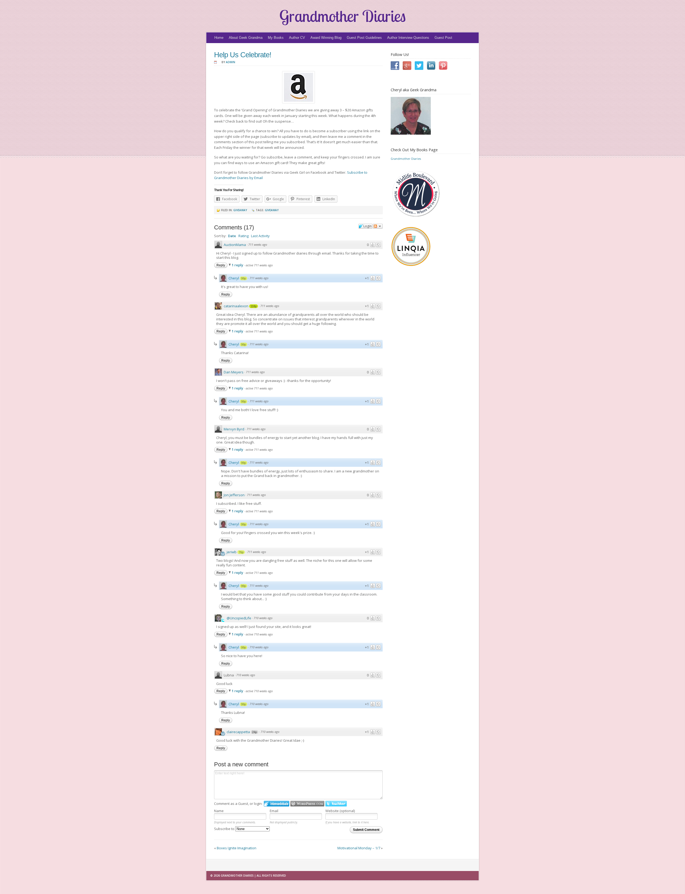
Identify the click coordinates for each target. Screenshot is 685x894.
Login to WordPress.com (307, 803)
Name (219, 810)
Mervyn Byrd (234, 429)
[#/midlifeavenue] (421, 66)
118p (253, 306)
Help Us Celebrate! (242, 55)
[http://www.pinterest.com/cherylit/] (444, 66)
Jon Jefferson (234, 495)
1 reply (238, 265)
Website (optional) (340, 810)
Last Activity (260, 235)
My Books (276, 38)
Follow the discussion (378, 226)
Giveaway (240, 210)
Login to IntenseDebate (276, 803)
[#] (397, 66)
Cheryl (234, 278)
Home (218, 38)
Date (232, 235)
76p (241, 552)
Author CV (297, 38)
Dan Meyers (233, 372)
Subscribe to (224, 828)
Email (274, 810)
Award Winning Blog (325, 38)
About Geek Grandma (245, 38)
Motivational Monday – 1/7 (358, 848)
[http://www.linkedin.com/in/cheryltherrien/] (433, 66)
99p (243, 278)
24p (254, 732)
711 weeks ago (257, 245)
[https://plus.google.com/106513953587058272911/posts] (409, 66)
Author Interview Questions (408, 38)
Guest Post (443, 38)
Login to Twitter (336, 803)
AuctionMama (235, 244)
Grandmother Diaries (342, 16)
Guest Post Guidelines (364, 38)
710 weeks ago (263, 618)
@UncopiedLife (239, 618)
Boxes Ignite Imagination (236, 848)
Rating (243, 235)
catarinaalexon (236, 306)
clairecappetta (238, 731)
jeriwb (232, 552)
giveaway (272, 210)
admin (230, 62)
